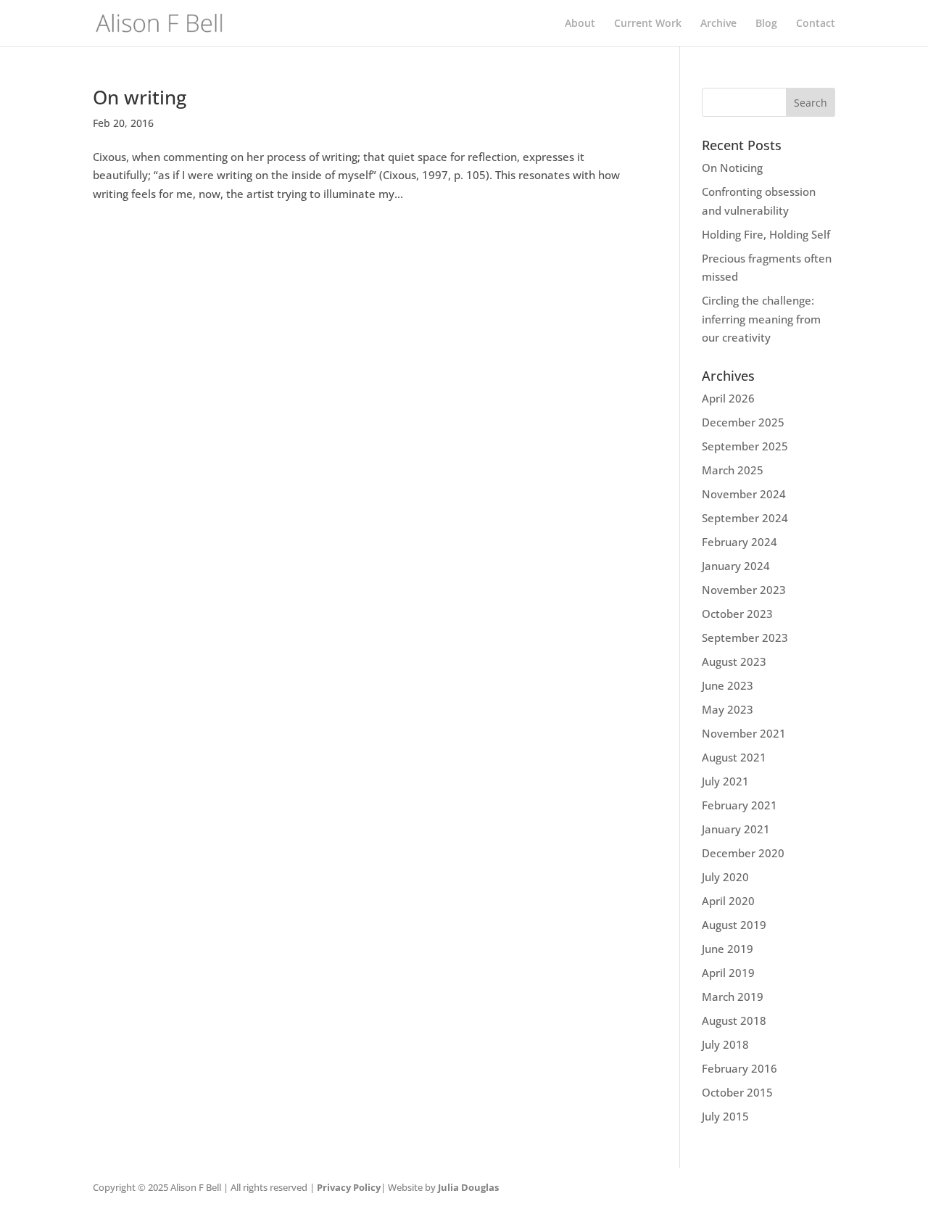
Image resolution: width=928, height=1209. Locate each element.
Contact (815, 24)
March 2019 (732, 996)
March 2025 (732, 470)
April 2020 (728, 901)
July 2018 (725, 1044)
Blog (766, 24)
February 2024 (739, 542)
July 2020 (725, 877)
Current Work (648, 24)
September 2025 (745, 446)
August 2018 (734, 1020)
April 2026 (728, 398)
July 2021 (725, 781)
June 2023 (727, 685)
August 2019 (734, 924)
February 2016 (739, 1068)
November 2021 (744, 733)
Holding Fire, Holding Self (766, 234)
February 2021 (739, 805)
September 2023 (745, 637)
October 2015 (737, 1092)
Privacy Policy (349, 1187)
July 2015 (725, 1116)
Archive (718, 24)
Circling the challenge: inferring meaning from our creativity (761, 318)
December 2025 (743, 422)
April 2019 (728, 972)
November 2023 (744, 589)
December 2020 (743, 853)
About (580, 24)
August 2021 (734, 757)
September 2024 (745, 518)
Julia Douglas (468, 1187)
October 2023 (737, 613)
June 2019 (727, 948)
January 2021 (736, 829)
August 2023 (734, 661)
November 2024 (744, 494)
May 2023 (727, 709)
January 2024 (736, 565)
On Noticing (732, 167)
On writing (139, 97)
